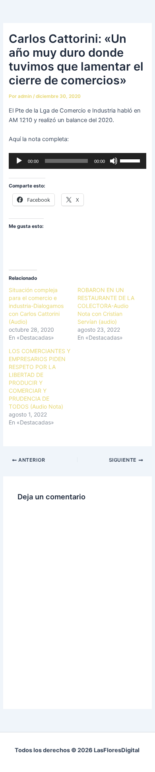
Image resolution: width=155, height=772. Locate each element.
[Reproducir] (19, 161)
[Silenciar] (114, 161)
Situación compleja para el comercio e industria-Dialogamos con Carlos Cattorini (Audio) (36, 306)
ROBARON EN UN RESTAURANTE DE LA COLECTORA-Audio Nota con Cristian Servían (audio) (106, 306)
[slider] (131, 160)
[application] (77, 161)
